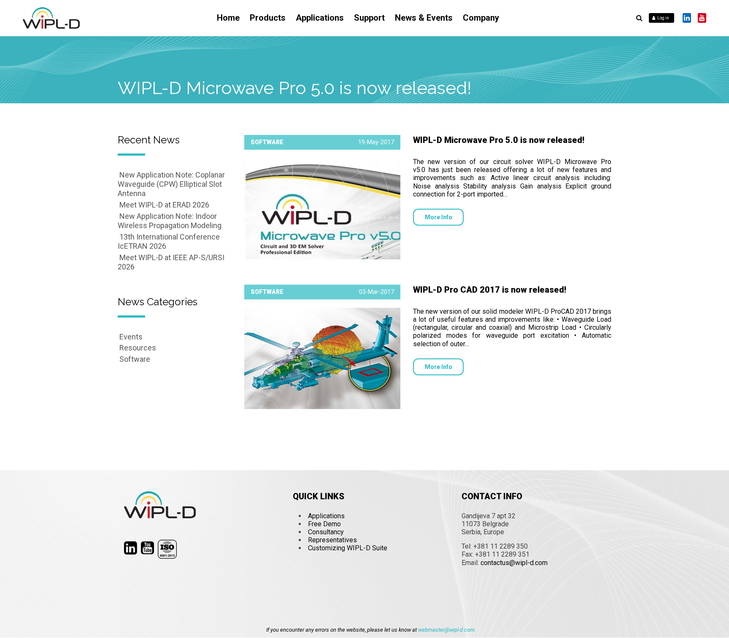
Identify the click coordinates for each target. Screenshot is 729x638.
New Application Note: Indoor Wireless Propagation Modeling (169, 221)
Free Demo (324, 524)
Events (131, 336)
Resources (137, 347)
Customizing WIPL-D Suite (347, 548)
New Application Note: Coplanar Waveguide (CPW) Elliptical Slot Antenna (171, 184)
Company (481, 18)
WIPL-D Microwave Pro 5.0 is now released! (498, 140)
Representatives (332, 540)
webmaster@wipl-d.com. (447, 630)
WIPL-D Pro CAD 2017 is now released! (489, 290)
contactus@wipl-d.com (514, 563)
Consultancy (326, 532)
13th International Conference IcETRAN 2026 (169, 241)
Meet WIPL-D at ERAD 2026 (164, 204)
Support (369, 18)
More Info (438, 217)
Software (134, 359)
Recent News (149, 140)
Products (268, 18)
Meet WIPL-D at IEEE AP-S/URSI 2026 (171, 262)
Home (228, 18)
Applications (320, 18)
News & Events (424, 18)
